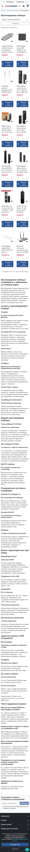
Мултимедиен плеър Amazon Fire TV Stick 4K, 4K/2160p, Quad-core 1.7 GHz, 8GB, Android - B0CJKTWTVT (22, 169)
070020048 (9, 2)
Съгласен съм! (15, 844)
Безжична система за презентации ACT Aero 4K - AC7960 (22, 249)
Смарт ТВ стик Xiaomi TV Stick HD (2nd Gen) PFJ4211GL (22, 209)
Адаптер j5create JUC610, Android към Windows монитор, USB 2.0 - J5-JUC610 (7, 49)
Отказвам (15, 849)
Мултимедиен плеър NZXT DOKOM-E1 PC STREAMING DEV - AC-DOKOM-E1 (22, 49)
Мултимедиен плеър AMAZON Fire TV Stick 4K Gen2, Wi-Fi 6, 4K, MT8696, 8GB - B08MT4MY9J (7, 169)
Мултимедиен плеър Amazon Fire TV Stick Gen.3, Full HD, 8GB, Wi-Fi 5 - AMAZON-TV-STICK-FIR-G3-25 (22, 129)
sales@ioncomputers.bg (8, 698)
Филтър (15, 23)
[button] (19, 6)
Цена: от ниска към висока (11, 19)
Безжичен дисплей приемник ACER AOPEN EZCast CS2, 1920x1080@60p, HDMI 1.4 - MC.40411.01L (7, 89)
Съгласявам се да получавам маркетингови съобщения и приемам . (15, 808)
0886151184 (20, 2)
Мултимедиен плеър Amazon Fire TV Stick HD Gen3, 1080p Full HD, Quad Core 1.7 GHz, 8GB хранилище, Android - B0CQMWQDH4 (22, 89)
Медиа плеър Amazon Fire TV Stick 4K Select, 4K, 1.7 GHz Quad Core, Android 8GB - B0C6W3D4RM (7, 129)
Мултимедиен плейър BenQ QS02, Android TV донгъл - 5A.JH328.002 (7, 249)
